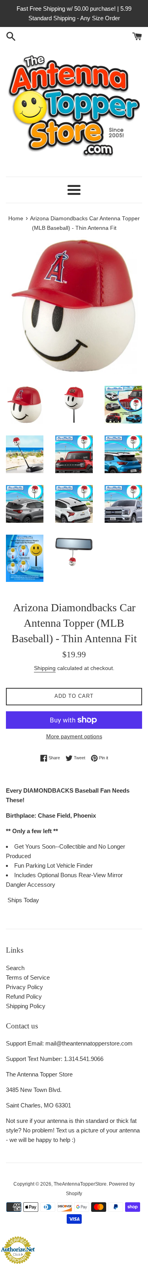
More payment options (74, 736)
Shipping (45, 668)
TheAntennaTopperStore (80, 1184)
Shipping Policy (25, 1006)
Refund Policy (24, 996)
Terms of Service (28, 977)
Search (15, 968)
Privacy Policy (24, 987)
